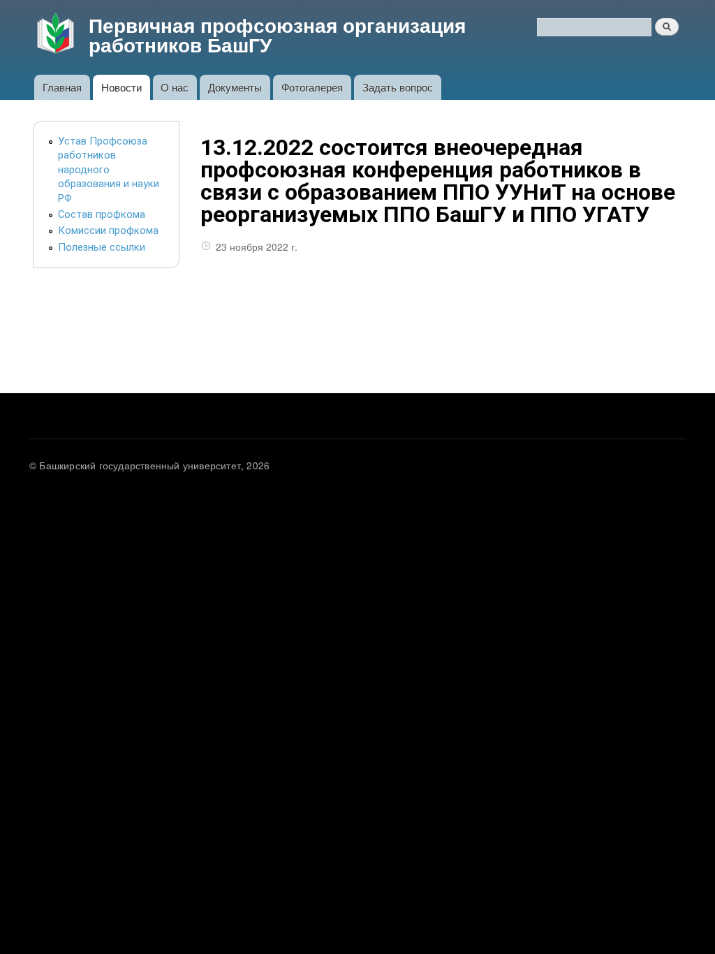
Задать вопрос (397, 87)
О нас (175, 87)
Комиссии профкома (108, 230)
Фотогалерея (312, 87)
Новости (121, 87)
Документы (235, 87)
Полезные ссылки (101, 247)
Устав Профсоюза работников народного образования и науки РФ (108, 170)
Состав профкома (101, 214)
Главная (62, 87)
